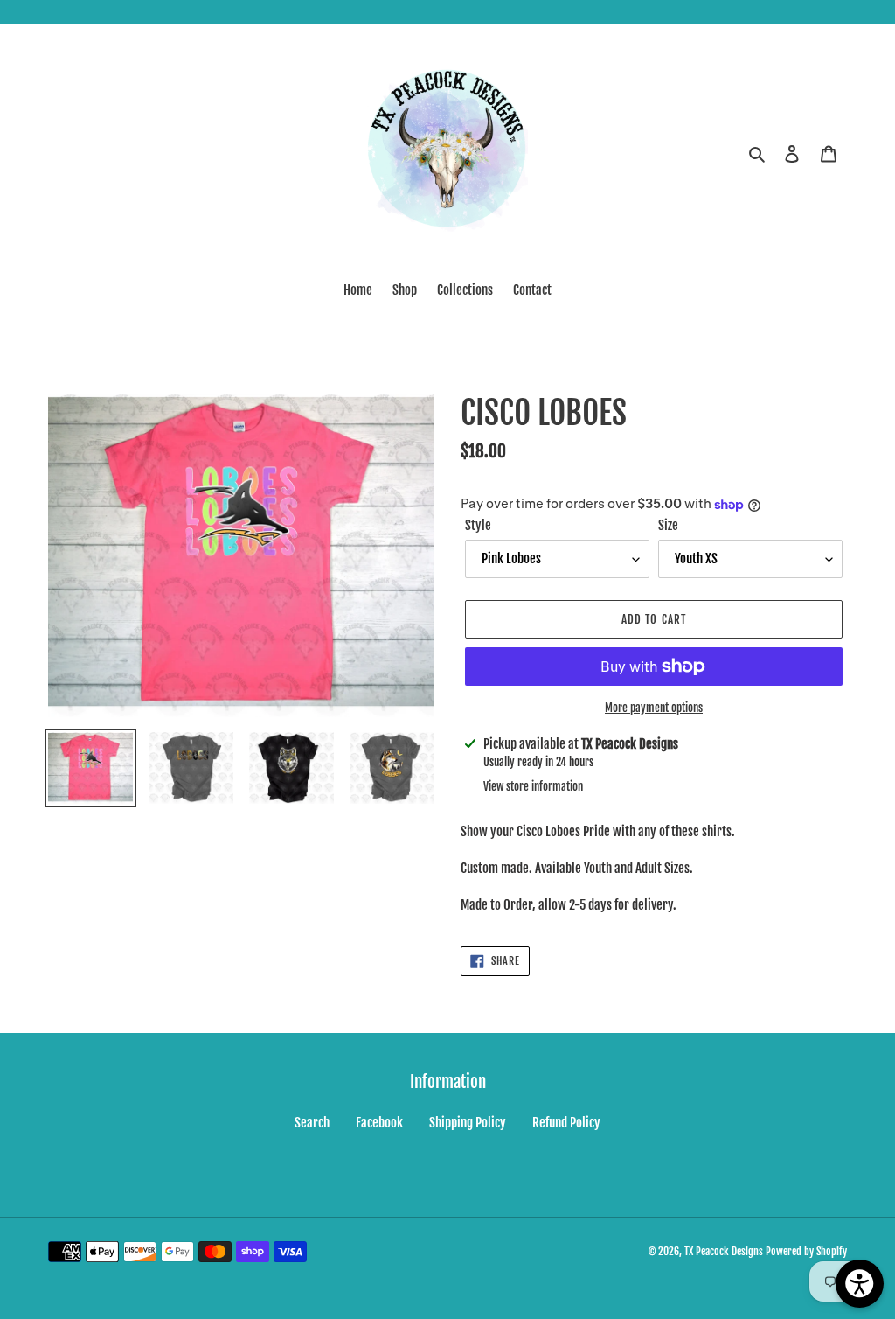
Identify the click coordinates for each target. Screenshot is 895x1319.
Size (668, 525)
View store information (533, 786)
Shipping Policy (467, 1122)
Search (312, 1122)
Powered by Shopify (806, 1251)
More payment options (654, 708)
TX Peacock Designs (723, 1251)
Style (478, 525)
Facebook (379, 1122)
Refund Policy (566, 1122)
